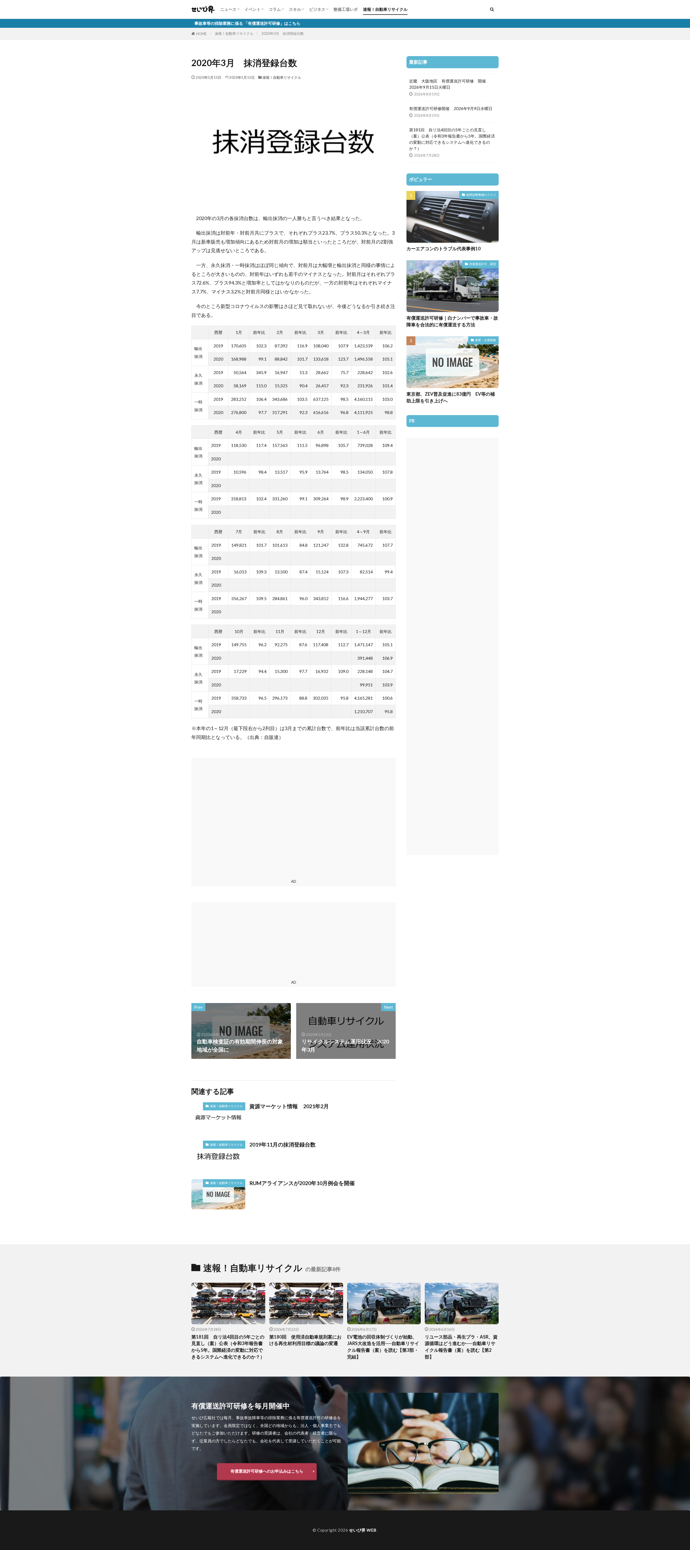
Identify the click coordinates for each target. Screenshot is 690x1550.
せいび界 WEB (363, 1530)
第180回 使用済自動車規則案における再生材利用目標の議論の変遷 (305, 1340)
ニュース (228, 9)
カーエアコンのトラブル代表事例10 (443, 248)
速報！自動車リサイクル (385, 9)
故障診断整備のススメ (481, 194)
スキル (295, 9)
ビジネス (317, 9)
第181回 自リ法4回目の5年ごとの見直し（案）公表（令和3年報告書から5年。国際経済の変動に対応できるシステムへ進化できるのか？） (452, 139)
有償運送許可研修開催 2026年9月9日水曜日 (450, 108)
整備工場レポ (345, 9)
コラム (275, 9)
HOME (201, 34)
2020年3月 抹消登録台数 (282, 33)
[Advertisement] (293, 817)
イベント (252, 9)
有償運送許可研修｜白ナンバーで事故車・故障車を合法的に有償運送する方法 (452, 321)
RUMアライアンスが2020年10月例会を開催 (302, 1183)
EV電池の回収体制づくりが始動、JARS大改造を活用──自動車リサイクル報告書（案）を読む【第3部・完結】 (383, 1347)
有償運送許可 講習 (482, 264)
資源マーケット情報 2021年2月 (289, 1106)
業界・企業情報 (485, 340)
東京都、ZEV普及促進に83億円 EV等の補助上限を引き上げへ (450, 397)
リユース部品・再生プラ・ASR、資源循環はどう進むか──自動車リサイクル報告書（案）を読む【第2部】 (461, 1347)
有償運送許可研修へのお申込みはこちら (266, 1471)
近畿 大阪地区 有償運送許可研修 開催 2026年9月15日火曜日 (449, 84)
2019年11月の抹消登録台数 (282, 1144)
